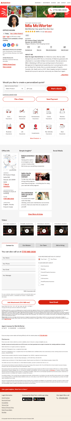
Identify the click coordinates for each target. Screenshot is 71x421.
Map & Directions (6, 185)
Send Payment (52, 99)
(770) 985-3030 (8, 198)
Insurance (38, 2)
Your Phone (6, 263)
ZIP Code (29, 88)
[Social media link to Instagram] (13, 45)
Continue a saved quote (10, 94)
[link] (5, 2)
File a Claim (18, 99)
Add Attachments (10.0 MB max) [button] (18, 302)
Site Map (4, 412)
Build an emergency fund (28, 156)
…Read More (64, 74)
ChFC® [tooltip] (27, 35)
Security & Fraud (6, 400)
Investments (46, 2)
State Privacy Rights (7, 410)
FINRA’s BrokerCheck (9, 64)
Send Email (54, 302)
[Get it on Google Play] (39, 399)
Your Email (6, 269)
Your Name (6, 258)
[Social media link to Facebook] (4, 45)
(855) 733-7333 (8, 319)
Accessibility (5, 402)
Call (4, 36)
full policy (52, 370)
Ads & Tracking (5, 398)
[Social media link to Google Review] (17, 45)
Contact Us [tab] (10, 245)
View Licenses (7, 67)
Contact (63, 2)
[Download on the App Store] (27, 399)
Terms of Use (5, 405)
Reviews (53, 2)
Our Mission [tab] (27, 245)
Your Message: (7, 275)
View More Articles (35, 214)
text (8, 36)
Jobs (58, 2)
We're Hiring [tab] (60, 245)
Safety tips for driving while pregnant (26, 174)
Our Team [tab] (43, 245)
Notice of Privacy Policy (8, 407)
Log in (68, 2)
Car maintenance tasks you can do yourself (27, 194)
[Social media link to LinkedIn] (8, 45)
